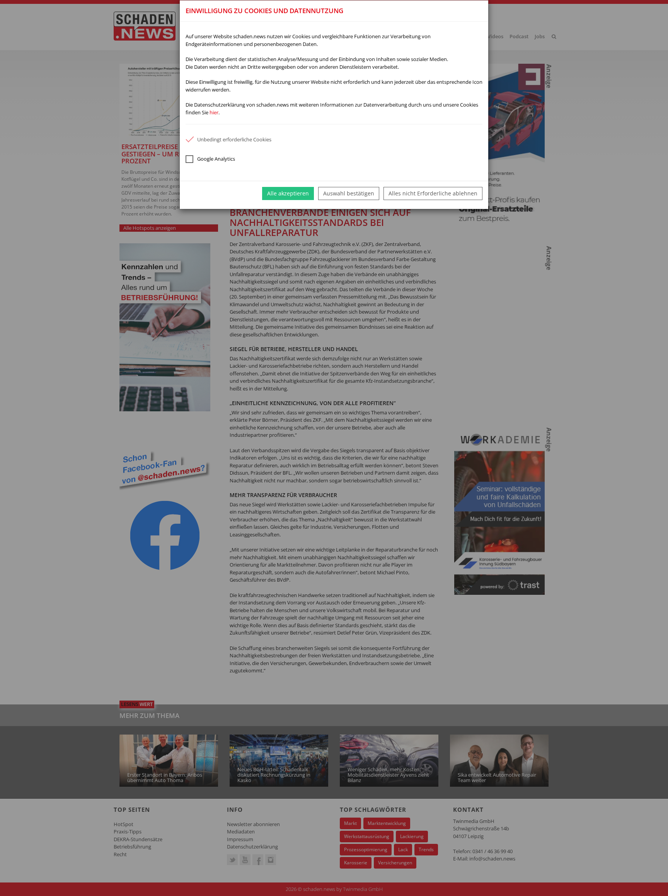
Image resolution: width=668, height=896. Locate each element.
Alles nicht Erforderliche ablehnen (433, 193)
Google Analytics (216, 158)
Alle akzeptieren (288, 193)
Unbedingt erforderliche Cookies (234, 139)
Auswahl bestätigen (348, 193)
